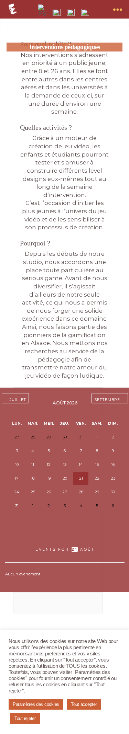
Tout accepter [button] (84, 704)
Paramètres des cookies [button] (36, 704)
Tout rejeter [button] (25, 718)
